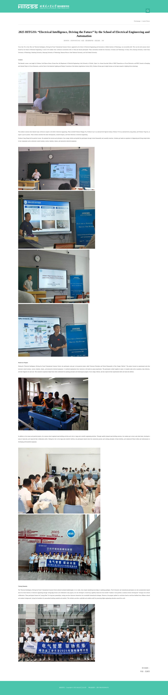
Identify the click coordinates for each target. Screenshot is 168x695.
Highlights (134, 15)
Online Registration (92, 15)
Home (60, 15)
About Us (146, 15)
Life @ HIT (108, 15)
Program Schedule (74, 15)
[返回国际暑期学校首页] (43, 5)
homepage (137, 21)
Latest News (121, 15)
